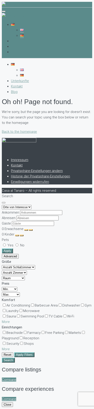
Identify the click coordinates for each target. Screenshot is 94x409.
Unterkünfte (20, 41)
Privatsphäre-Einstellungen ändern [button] (37, 171)
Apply (7, 251)
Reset (7, 354)
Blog (14, 52)
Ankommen (10, 212)
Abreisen (9, 218)
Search (8, 360)
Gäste (6, 223)
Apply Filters (24, 354)
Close (7, 404)
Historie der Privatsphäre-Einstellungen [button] (40, 176)
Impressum (19, 160)
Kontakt (17, 46)
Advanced (10, 256)
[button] (6, 322)
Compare (9, 380)
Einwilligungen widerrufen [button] (30, 182)
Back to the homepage (19, 132)
